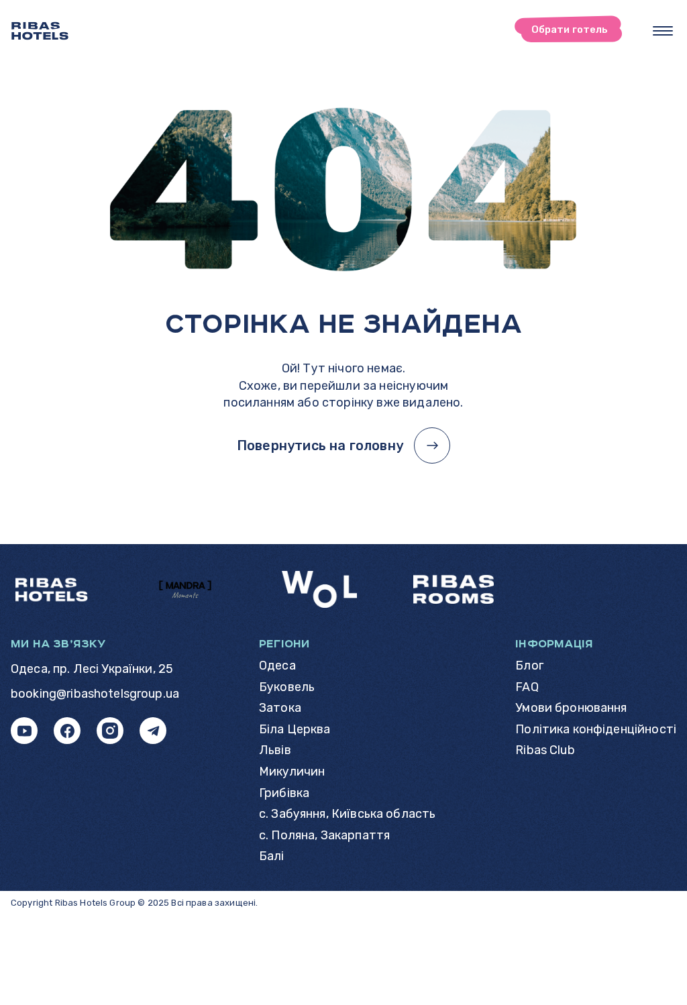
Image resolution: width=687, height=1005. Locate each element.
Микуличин (292, 772)
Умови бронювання (571, 708)
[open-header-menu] (662, 30)
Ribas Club (545, 750)
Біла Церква (295, 730)
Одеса (277, 666)
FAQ (526, 687)
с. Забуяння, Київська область (347, 814)
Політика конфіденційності (595, 730)
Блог (529, 666)
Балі (271, 856)
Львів (275, 750)
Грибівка (284, 793)
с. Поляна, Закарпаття (324, 836)
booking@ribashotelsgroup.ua (95, 694)
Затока (280, 708)
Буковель (287, 687)
